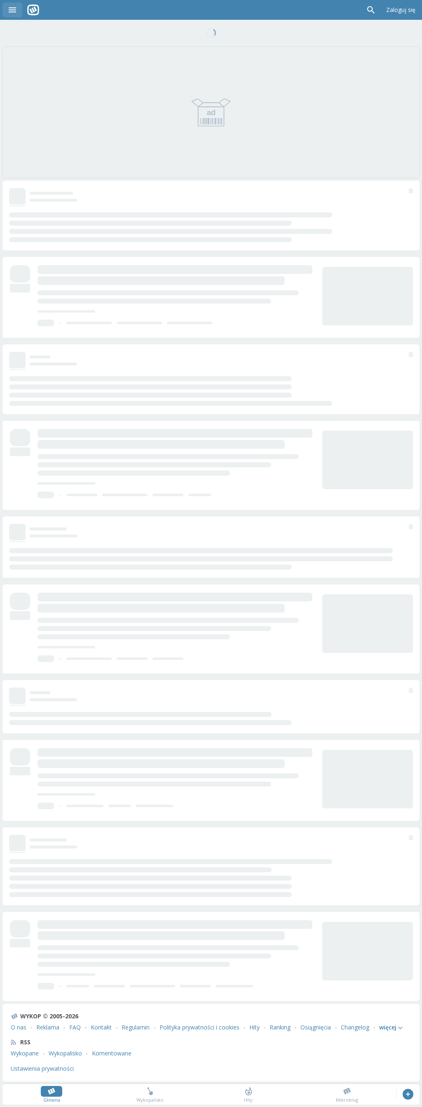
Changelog (355, 1027)
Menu (12, 9)
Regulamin (136, 1027)
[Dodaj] (408, 1094)
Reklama (47, 1027)
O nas (18, 1027)
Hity (254, 1027)
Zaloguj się (400, 10)
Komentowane (111, 1053)
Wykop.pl (33, 10)
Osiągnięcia (315, 1027)
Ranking (280, 1027)
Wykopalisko (65, 1053)
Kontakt (101, 1027)
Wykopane (25, 1053)
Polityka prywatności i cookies (199, 1027)
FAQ (75, 1027)
